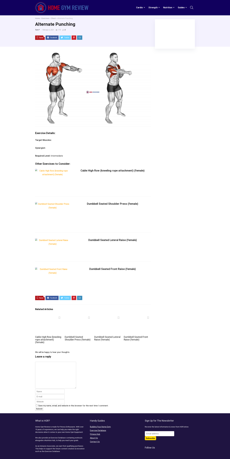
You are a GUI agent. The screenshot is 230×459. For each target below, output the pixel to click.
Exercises (45, 18)
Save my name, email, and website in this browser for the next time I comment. (73, 405)
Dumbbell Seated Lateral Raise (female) (112, 240)
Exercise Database (98, 430)
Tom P (37, 30)
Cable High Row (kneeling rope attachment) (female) (113, 170)
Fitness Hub (95, 434)
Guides (181, 7)
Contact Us (95, 442)
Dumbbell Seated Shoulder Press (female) (112, 203)
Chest (53, 18)
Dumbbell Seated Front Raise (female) (112, 269)
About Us (94, 438)
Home (37, 18)
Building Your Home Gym (100, 427)
